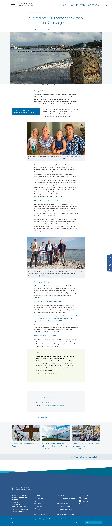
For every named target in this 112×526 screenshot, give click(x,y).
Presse (39, 503)
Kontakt (39, 509)
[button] (106, 4)
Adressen (61, 495)
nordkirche (85, 498)
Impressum (40, 511)
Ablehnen (78, 523)
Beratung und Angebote (65, 509)
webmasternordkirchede (21, 509)
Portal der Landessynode (66, 506)
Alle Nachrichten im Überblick (83, 457)
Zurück (44, 416)
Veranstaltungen (41, 501)
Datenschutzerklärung (43, 514)
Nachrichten (40, 506)
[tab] (110, 257)
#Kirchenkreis (50, 397)
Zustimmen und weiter (93, 523)
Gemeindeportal (63, 503)
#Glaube (42, 397)
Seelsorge (62, 511)
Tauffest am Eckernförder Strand (47, 374)
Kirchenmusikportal (42, 498)
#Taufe (36, 397)
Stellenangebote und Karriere (67, 498)
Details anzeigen (16, 523)
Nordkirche (85, 495)
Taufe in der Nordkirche (22, 110)
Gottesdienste (40, 495)
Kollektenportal (63, 501)
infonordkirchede (19, 511)
